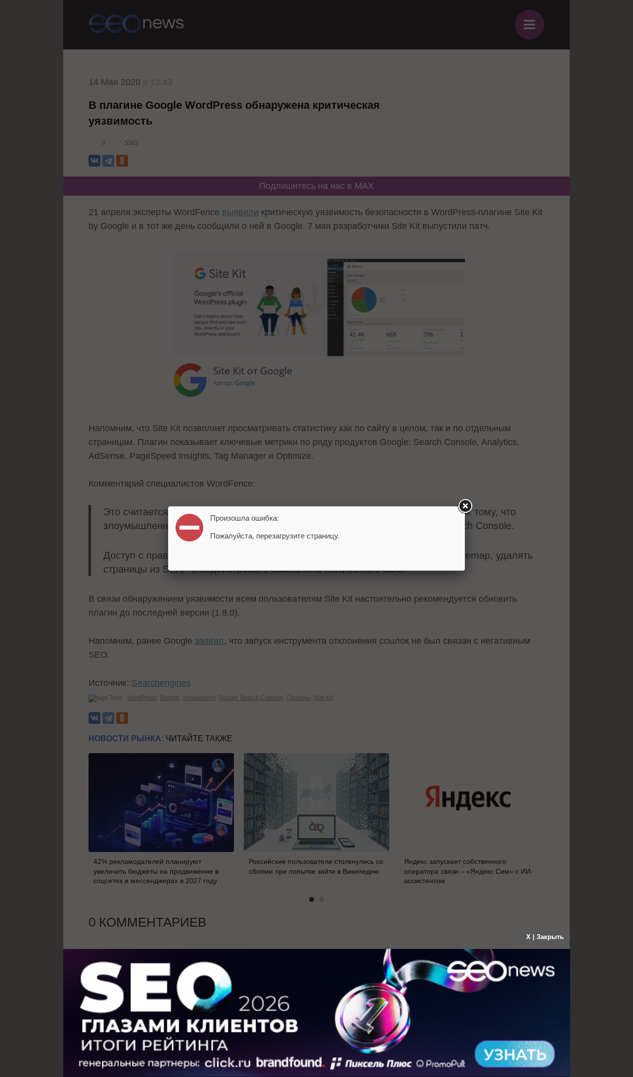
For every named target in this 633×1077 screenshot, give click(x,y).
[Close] (465, 506)
